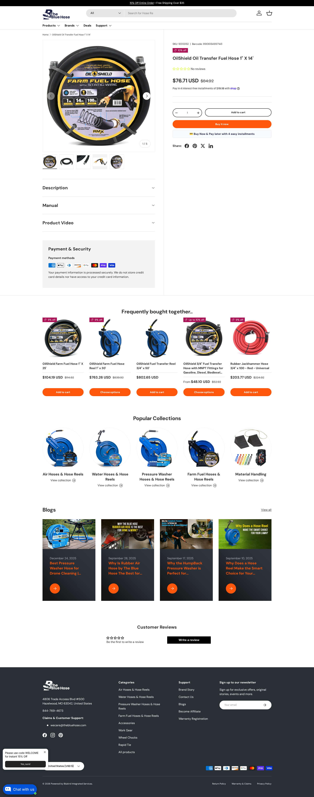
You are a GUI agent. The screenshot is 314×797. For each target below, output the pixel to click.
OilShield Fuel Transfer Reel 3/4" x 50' (156, 366)
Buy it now (222, 124)
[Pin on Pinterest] (195, 146)
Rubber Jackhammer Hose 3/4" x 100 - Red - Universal (249, 366)
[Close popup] (45, 752)
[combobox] (161, 13)
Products (49, 25)
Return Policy (219, 783)
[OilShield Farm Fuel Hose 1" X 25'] (63, 338)
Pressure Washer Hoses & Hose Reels (157, 477)
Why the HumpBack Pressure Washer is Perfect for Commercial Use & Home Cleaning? (184, 573)
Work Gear (125, 730)
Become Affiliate (190, 711)
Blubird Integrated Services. (78, 783)
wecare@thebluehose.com (68, 725)
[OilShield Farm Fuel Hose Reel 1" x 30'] (109, 338)
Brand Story (186, 690)
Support (101, 25)
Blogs (182, 704)
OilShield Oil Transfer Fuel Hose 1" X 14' (71, 35)
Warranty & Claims (241, 783)
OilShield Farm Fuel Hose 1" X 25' (63, 366)
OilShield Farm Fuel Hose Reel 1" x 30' (106, 366)
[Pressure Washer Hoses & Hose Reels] (157, 448)
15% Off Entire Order (142, 3)
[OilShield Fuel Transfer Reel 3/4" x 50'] (157, 338)
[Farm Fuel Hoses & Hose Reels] (204, 448)
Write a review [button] (189, 640)
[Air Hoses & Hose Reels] (63, 448)
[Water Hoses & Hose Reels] (110, 448)
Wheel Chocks (127, 737)
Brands (70, 25)
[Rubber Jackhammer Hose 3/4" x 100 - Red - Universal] (250, 338)
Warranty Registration (193, 719)
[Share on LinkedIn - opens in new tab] (211, 146)
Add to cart (238, 112)
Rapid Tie (124, 745)
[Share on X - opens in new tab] (203, 146)
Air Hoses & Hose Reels (63, 474)
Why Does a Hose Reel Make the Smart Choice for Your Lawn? (244, 571)
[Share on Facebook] (187, 146)
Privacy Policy (264, 783)
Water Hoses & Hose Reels (110, 477)
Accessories (126, 723)
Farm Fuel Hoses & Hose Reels (204, 477)
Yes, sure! (25, 764)
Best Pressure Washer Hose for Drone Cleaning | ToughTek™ (64, 571)
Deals (87, 25)
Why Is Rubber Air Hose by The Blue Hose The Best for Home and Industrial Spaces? (126, 573)
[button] (269, 13)
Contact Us (186, 697)
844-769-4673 (53, 711)
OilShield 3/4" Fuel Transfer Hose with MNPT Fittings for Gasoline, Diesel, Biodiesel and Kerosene (203, 370)
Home (46, 35)
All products (126, 752)
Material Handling (250, 474)
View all (266, 510)
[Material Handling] (251, 448)
